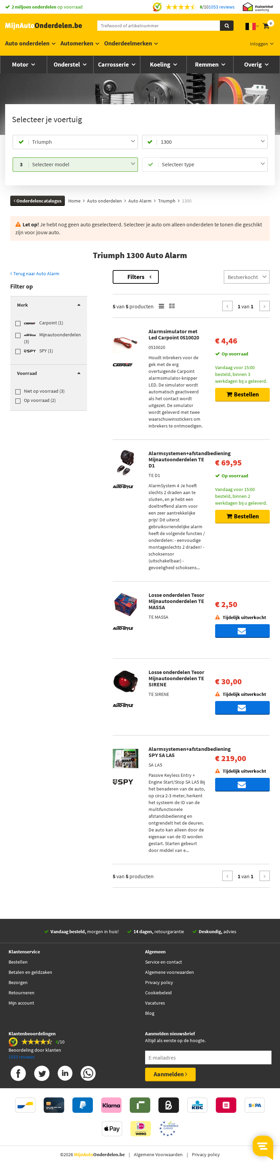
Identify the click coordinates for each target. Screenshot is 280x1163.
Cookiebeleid (158, 993)
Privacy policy (159, 982)
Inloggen (259, 44)
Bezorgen (18, 982)
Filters (135, 277)
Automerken (76, 43)
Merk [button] (22, 305)
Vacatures (155, 1003)
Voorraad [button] (27, 373)
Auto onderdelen (27, 43)
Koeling (161, 64)
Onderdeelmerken (128, 43)
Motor (21, 64)
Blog (149, 1013)
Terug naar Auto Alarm (35, 273)
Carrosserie (114, 64)
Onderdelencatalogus (38, 201)
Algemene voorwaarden (169, 972)
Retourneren (21, 993)
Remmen (207, 64)
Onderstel (67, 64)
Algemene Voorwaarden (158, 1154)
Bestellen (18, 962)
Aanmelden (169, 1074)
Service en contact (163, 962)
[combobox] (83, 142)
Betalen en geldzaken (30, 972)
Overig (253, 64)
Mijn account (21, 1003)
